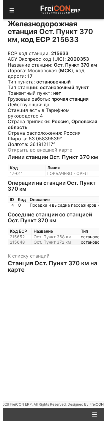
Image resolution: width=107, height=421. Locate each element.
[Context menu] (94, 413)
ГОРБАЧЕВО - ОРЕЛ (67, 173)
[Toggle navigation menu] (11, 9)
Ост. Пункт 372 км (52, 242)
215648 (17, 242)
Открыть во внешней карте (40, 150)
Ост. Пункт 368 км (53, 236)
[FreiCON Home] (60, 9)
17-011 (16, 173)
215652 (17, 236)
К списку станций (29, 256)
